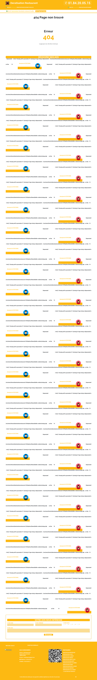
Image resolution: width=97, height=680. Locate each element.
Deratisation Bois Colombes (70, 662)
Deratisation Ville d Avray (69, 669)
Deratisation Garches (68, 668)
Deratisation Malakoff (68, 661)
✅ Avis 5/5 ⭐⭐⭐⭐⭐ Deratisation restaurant (79, 7)
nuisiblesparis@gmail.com (29, 657)
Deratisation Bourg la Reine (70, 666)
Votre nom (10, 623)
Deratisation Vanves (68, 657)
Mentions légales (10, 645)
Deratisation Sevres (68, 664)
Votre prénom (39, 623)
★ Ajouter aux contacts (69, 671)
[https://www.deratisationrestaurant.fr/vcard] (55, 655)
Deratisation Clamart (68, 656)
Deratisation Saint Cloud (69, 659)
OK (75, 676)
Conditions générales (32, 645)
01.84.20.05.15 (29, 659)
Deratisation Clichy (68, 654)
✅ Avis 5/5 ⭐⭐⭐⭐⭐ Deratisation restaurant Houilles (20, 7)
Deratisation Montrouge (69, 652)
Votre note (66, 623)
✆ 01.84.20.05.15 (77, 3)
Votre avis (10, 628)
